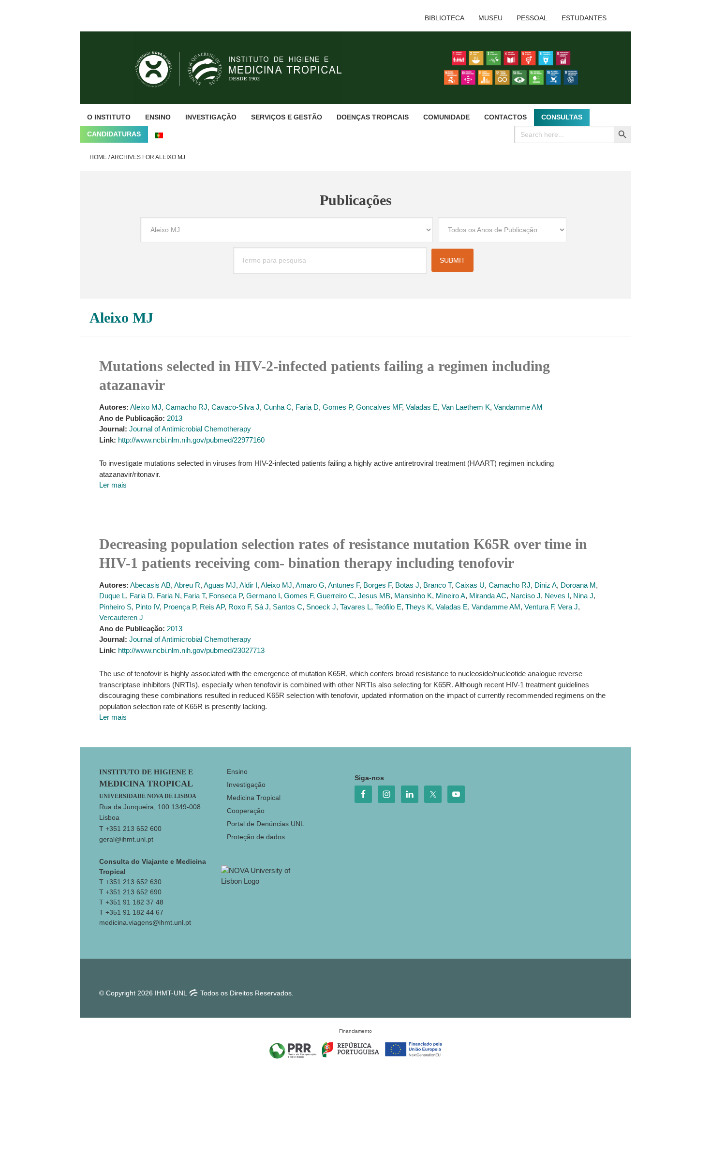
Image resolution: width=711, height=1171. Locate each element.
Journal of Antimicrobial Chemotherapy (190, 429)
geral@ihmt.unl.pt (126, 839)
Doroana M (578, 585)
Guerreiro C (335, 596)
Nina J (583, 596)
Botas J (407, 585)
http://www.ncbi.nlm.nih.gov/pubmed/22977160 (191, 440)
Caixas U (470, 585)
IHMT (246, 67)
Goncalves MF (379, 407)
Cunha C (278, 407)
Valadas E (422, 407)
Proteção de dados (256, 837)
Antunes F (343, 585)
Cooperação (246, 811)
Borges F (377, 585)
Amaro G (310, 585)
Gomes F (298, 596)
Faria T (194, 596)
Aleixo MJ (146, 407)
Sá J (261, 607)
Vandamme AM (518, 407)
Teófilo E (388, 607)
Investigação (246, 784)
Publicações (356, 200)
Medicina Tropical (254, 797)
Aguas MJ (220, 585)
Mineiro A (450, 596)
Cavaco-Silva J (235, 407)
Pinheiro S (115, 607)
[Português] (159, 134)
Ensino (237, 771)
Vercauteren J (121, 617)
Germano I (263, 596)
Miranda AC (487, 596)
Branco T (437, 585)
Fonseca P (225, 596)
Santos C (287, 607)
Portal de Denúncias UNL (265, 824)
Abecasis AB (150, 585)
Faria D (307, 407)
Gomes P (337, 407)
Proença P (179, 607)
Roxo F (239, 607)
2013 (174, 418)
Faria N (168, 596)
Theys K (418, 607)
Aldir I (248, 585)
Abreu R (187, 585)
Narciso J (525, 596)
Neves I (557, 596)
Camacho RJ (186, 407)
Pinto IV (147, 607)
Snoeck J (321, 607)
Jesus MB (374, 596)
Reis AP (212, 607)
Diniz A (545, 585)
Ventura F (539, 607)
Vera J (568, 607)
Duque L (112, 596)
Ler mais (113, 485)
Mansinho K (413, 596)
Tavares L (355, 607)
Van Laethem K (466, 407)
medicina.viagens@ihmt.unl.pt (145, 922)
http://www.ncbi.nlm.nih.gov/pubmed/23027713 (191, 650)
